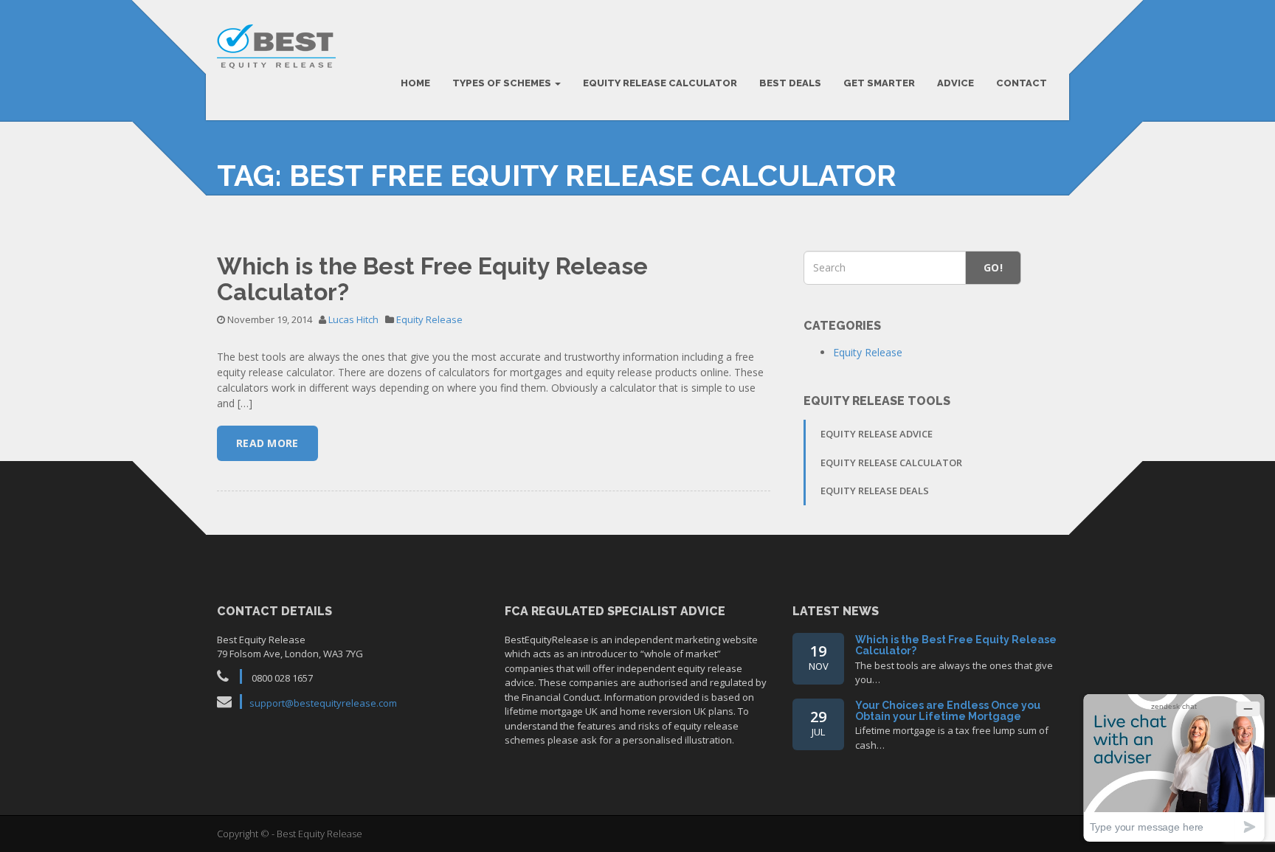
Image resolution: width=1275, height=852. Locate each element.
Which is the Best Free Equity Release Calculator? (432, 278)
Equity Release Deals (874, 490)
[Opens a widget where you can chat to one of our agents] (1174, 767)
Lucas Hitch (353, 319)
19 (819, 657)
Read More (267, 443)
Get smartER (879, 83)
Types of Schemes (502, 83)
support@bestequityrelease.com (323, 703)
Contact (1021, 83)
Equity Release (429, 319)
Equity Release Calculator (660, 83)
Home (415, 83)
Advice (955, 83)
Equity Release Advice (876, 433)
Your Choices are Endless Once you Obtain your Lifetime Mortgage (947, 710)
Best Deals (790, 83)
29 (818, 722)
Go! (993, 267)
